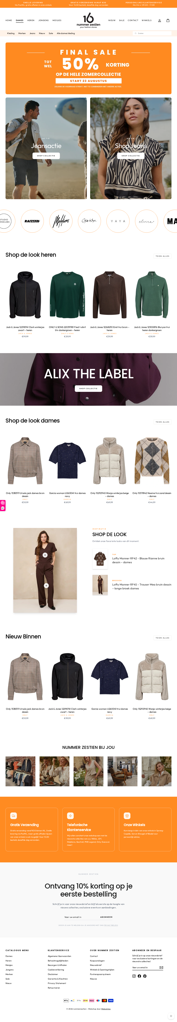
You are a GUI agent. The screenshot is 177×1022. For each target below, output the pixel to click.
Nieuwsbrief (96, 965)
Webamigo (106, 1009)
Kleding (11, 33)
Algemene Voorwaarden (59, 956)
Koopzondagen (97, 960)
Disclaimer (53, 974)
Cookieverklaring (56, 969)
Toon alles (162, 256)
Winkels (147, 20)
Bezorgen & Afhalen (57, 965)
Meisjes (57, 20)
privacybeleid (111, 925)
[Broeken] (46, 585)
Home (9, 20)
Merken (22, 33)
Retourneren (54, 987)
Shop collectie (88, 388)
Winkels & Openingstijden (102, 969)
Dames (20, 20)
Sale (122, 20)
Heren (31, 20)
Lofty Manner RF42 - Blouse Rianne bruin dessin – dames (138, 560)
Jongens (43, 20)
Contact (133, 20)
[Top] (45, 555)
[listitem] (25, 221)
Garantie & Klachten (58, 978)
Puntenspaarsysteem (100, 974)
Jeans (32, 33)
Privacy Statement (57, 983)
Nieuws (93, 978)
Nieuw (112, 20)
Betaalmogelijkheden (58, 960)
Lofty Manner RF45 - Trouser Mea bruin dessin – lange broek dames (141, 586)
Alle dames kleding (66, 33)
